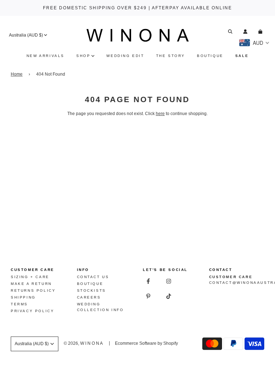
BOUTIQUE (210, 56)
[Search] (230, 31)
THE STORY (170, 56)
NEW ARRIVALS (45, 56)
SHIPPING (23, 297)
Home (17, 74)
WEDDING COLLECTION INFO (100, 307)
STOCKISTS (91, 290)
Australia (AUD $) (26, 35)
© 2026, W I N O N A (83, 343)
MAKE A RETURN (31, 284)
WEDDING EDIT (125, 56)
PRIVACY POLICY (32, 311)
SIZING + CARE (30, 277)
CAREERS (89, 297)
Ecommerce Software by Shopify (146, 343)
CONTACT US (93, 277)
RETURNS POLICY (33, 290)
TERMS (19, 304)
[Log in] (245, 31)
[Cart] (261, 31)
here (160, 113)
